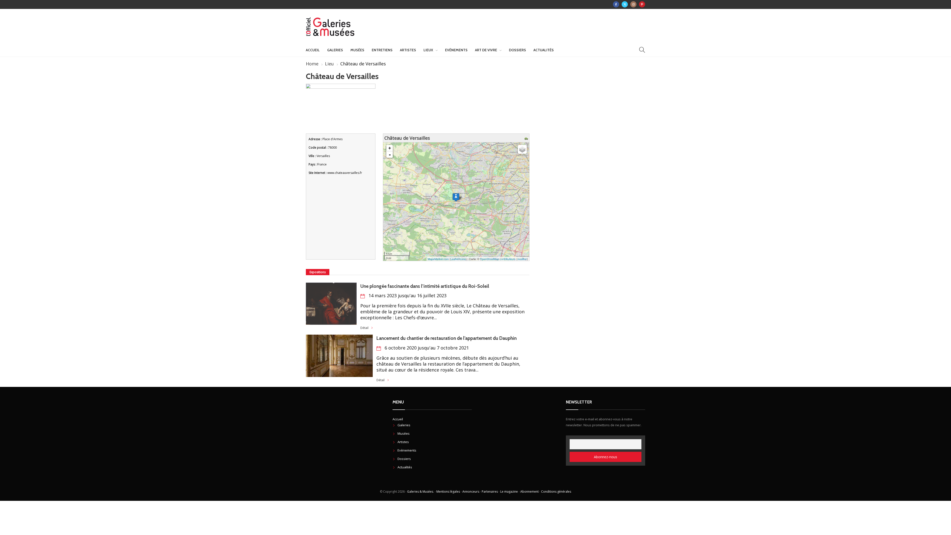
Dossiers (517, 50)
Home (312, 64)
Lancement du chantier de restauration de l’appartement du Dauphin (446, 338)
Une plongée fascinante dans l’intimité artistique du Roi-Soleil (424, 286)
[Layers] (522, 149)
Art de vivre (486, 50)
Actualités (543, 50)
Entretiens (382, 50)
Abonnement (529, 491)
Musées (357, 50)
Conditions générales (556, 491)
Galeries (335, 50)
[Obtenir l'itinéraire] (527, 138)
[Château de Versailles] (456, 197)
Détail (364, 328)
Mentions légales (448, 491)
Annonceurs (470, 491)
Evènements (456, 50)
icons (462, 259)
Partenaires (490, 491)
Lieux (428, 50)
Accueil (313, 50)
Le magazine (509, 491)
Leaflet (454, 259)
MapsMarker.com (438, 259)
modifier (522, 259)
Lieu (329, 64)
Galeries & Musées (420, 491)
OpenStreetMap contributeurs (498, 259)
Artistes (408, 50)
